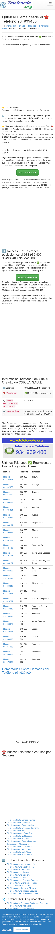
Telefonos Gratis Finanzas (18, 830)
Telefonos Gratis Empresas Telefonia (23, 827)
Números (32, 25)
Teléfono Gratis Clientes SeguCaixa (22, 882)
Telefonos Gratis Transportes (19, 846)
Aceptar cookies (21, 930)
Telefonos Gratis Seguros (18, 838)
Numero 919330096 (8, 630)
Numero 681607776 (8, 554)
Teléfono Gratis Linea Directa (19, 869)
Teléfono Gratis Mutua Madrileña (21, 864)
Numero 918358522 (8, 516)
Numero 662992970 (8, 485)
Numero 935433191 (8, 523)
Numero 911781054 (8, 508)
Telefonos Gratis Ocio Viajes (19, 851)
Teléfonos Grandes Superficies (20, 833)
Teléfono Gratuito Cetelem (18, 874)
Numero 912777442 (8, 607)
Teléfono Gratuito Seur (17, 877)
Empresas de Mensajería (18, 843)
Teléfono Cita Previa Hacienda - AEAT (23, 893)
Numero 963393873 (8, 653)
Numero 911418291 (8, 599)
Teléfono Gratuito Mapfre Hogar (20, 866)
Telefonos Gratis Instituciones (19, 835)
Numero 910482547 (8, 577)
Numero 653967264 (8, 539)
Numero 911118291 (8, 592)
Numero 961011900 (8, 645)
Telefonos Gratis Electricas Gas (20, 825)
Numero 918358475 (8, 622)
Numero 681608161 (8, 561)
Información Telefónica (15, 25)
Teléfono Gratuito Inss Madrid (19, 905)
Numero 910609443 (8, 584)
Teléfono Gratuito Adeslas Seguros (22, 890)
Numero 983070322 (8, 660)
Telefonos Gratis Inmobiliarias (19, 849)
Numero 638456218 (8, 478)
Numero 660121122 (8, 546)
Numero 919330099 (8, 637)
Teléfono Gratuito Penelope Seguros (22, 880)
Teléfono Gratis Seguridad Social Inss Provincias (27, 903)
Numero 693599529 (8, 501)
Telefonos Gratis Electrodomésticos (22, 841)
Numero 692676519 (8, 493)
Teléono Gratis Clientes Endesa (20, 885)
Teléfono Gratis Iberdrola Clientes (21, 888)
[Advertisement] (27, 76)
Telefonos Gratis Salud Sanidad (20, 854)
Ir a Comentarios (27, 172)
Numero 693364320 (8, 569)
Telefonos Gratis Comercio (18, 822)
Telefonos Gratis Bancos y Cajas (21, 819)
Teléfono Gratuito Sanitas (18, 872)
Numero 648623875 (8, 531)
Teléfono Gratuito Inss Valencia (20, 908)
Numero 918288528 (8, 615)
